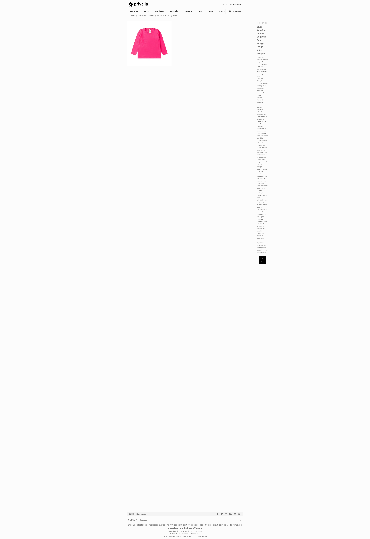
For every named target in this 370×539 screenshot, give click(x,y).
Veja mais (262, 260)
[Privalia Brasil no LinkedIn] (240, 514)
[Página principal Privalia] (138, 4)
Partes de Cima (163, 15)
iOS (132, 514)
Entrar (225, 4)
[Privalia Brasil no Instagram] (227, 514)
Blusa (175, 15)
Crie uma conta (235, 4)
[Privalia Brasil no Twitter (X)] (223, 514)
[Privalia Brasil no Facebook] (219, 514)
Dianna (132, 15)
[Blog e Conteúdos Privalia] (231, 514)
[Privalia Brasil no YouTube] (236, 514)
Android (142, 514)
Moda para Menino (146, 15)
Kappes (262, 23)
